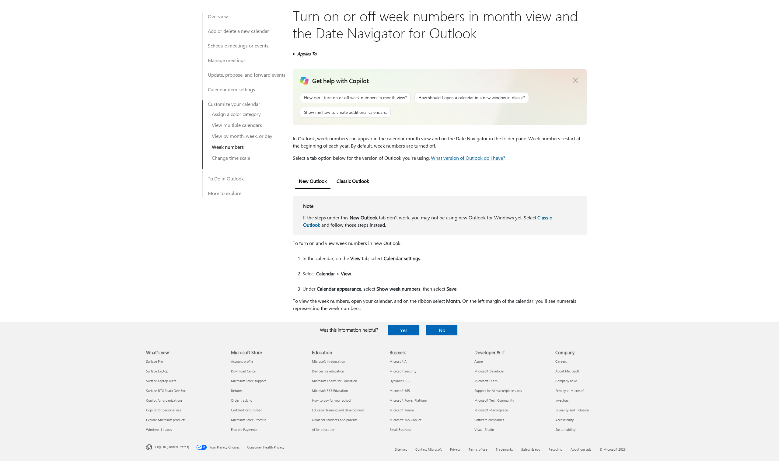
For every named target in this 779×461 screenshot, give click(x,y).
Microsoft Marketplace (491, 410)
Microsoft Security (403, 371)
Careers (561, 361)
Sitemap (401, 449)
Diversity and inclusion (572, 410)
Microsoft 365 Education (330, 390)
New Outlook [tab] (313, 181)
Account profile (242, 361)
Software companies (489, 419)
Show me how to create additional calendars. (345, 112)
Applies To (306, 54)
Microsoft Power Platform (408, 400)
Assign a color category (236, 114)
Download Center (244, 371)
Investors (562, 400)
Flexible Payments (244, 429)
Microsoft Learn (486, 381)
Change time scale (231, 158)
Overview (218, 16)
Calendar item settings (231, 89)
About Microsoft (567, 371)
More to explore (224, 193)
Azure (478, 361)
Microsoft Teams (402, 410)
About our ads (581, 449)
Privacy (455, 449)
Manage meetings (227, 60)
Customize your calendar (234, 104)
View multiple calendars (237, 125)
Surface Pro (154, 361)
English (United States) (172, 447)
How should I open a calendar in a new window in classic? (471, 97)
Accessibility (564, 419)
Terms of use (478, 449)
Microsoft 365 (400, 390)
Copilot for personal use (163, 410)
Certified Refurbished (246, 410)
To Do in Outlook (226, 178)
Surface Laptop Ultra (161, 381)
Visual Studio (484, 429)
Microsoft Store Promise (249, 419)
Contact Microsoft (428, 449)
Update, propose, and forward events (246, 75)
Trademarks (504, 449)
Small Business (400, 429)
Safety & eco (530, 449)
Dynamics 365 (400, 381)
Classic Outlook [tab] (353, 181)
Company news (566, 381)
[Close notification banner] (575, 80)
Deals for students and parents (335, 419)
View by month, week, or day (242, 136)
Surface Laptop (157, 371)
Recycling (555, 449)
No (442, 330)
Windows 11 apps (159, 429)
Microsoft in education (328, 361)
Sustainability (565, 429)
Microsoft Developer (489, 371)
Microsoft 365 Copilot (405, 419)
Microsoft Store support (248, 381)
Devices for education (328, 371)
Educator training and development (338, 410)
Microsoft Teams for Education (334, 381)
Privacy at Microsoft (570, 390)
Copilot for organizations (164, 400)
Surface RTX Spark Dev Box (166, 390)
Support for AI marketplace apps (498, 390)
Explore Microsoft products (166, 419)
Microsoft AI (398, 361)
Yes (403, 330)
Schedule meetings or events (238, 45)
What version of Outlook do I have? (468, 158)
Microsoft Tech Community (494, 400)
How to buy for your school (331, 400)
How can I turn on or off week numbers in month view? (355, 97)
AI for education (323, 429)
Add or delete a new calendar (238, 31)
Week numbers (228, 147)
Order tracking (241, 400)
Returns (237, 390)
